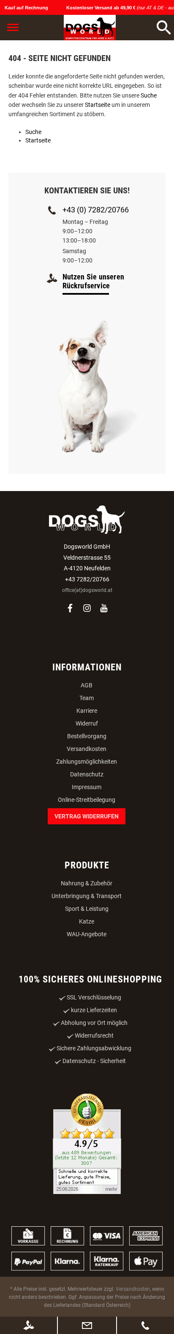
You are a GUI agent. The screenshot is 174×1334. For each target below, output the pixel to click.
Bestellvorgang (86, 736)
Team (86, 698)
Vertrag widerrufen (86, 816)
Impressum (86, 787)
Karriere (86, 710)
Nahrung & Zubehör (86, 883)
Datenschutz (86, 774)
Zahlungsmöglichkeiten (86, 761)
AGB (86, 685)
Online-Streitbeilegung (86, 799)
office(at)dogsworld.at (87, 590)
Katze (86, 921)
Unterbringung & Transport (87, 896)
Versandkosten (86, 748)
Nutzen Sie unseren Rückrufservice (94, 281)
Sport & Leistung (87, 908)
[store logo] (90, 27)
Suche (149, 95)
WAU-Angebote (86, 934)
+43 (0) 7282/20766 (96, 209)
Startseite (97, 104)
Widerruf (87, 723)
